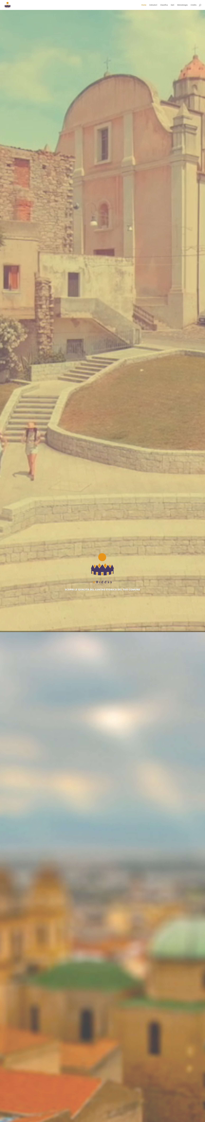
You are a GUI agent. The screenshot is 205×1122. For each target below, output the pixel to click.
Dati (172, 5)
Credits (193, 5)
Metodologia (182, 5)
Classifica (164, 5)
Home (143, 5)
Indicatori (153, 5)
